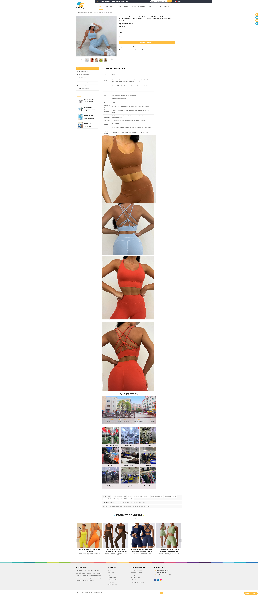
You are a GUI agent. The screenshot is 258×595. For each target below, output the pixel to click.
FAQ (150, 6)
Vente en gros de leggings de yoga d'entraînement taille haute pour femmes (142, 550)
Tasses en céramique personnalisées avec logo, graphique (89, 101)
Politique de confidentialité (114, 580)
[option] (96, 36)
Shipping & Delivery (112, 584)
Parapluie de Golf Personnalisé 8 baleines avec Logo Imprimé (89, 109)
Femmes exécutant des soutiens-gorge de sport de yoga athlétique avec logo (115, 550)
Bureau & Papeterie (81, 86)
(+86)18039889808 (161, 572)
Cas (155, 6)
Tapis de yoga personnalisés (84, 89)
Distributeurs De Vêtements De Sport (118, 496)
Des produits (110, 6)
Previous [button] (77, 540)
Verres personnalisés (82, 77)
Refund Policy (111, 582)
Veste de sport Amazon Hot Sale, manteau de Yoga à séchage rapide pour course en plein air (129, 506)
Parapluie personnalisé (82, 71)
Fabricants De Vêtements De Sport (111, 498)
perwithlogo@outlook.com (122, 1)
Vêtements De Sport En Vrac (156, 496)
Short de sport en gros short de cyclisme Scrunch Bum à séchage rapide (89, 550)
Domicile (110, 570)
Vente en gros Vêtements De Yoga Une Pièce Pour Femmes (169, 550)
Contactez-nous (165, 6)
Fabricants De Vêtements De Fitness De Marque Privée (138, 496)
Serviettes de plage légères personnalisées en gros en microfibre (89, 117)
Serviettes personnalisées (83, 74)
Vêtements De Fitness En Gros (170, 496)
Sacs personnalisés (81, 80)
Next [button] (180, 540)
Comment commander (138, 6)
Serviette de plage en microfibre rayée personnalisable (89, 125)
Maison (101, 6)
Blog (109, 575)
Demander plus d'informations (146, 42)
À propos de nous (123, 6)
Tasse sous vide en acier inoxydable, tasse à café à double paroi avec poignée (127, 502)
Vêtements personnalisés (87, 12)
